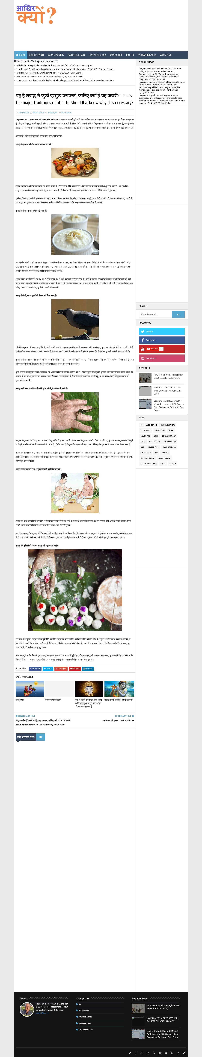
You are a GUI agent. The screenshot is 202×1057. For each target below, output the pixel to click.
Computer (116, 54)
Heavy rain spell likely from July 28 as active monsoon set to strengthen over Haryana (159, 88)
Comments (66, 112)
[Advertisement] (128, 25)
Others (165, 453)
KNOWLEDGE (145, 453)
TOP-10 (172, 464)
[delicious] (183, 1053)
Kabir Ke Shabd (77, 54)
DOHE (156, 436)
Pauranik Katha (147, 54)
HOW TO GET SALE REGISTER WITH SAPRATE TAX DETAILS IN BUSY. (167, 390)
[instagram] (148, 1053)
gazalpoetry (170, 442)
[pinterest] (165, 1053)
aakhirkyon (52, 112)
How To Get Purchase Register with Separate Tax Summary (168, 376)
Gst (142, 447)
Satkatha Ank (97, 54)
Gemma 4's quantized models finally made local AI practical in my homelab (52, 80)
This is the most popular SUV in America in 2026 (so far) (42, 65)
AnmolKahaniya (168, 425)
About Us (166, 54)
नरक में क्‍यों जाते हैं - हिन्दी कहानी (118, 699)
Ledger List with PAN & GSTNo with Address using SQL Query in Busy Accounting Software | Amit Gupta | (169, 405)
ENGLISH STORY (169, 436)
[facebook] (136, 1053)
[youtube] (159, 1053)
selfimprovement (148, 464)
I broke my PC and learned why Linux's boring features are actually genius (51, 69)
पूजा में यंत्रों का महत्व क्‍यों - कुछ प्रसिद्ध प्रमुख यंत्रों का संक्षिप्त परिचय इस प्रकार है (88, 703)
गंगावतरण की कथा (53, 699)
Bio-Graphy (159, 430)
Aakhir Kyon (36, 54)
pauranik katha (147, 458)
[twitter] (130, 1053)
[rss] (154, 1053)
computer (145, 436)
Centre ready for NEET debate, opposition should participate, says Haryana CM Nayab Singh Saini (159, 77)
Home (22, 54)
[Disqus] (75, 866)
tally (163, 464)
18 (141, 425)
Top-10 (130, 54)
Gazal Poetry (56, 54)
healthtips (153, 447)
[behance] (171, 1053)
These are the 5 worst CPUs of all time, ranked (39, 76)
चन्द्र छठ (20, 699)
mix (156, 453)
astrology (145, 430)
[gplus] (142, 1053)
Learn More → (42, 1012)
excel (142, 442)
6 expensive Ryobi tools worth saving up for (37, 72)
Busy (171, 430)
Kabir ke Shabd (169, 447)
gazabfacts (154, 442)
